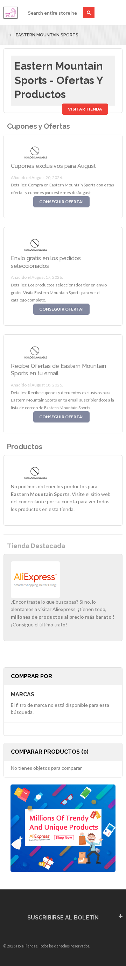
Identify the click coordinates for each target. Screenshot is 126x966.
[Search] (88, 12)
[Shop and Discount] (11, 12)
